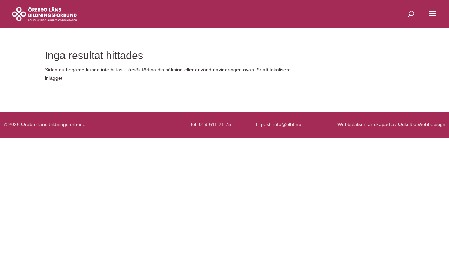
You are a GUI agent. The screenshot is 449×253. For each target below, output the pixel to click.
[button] (432, 18)
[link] (44, 14)
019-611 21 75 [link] (215, 124)
